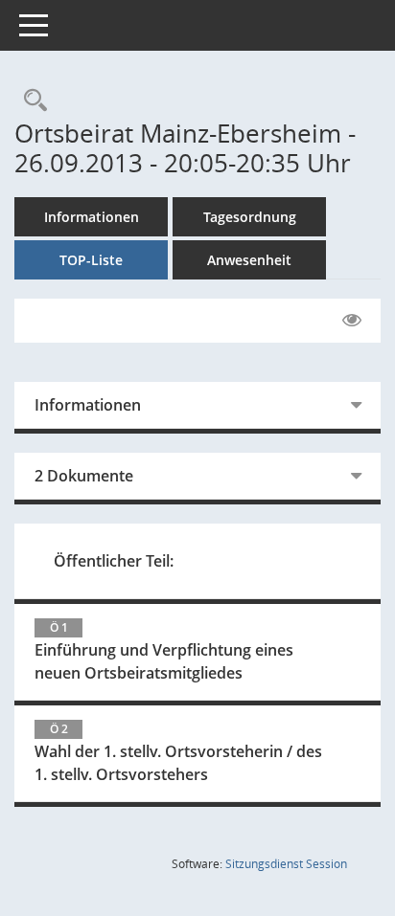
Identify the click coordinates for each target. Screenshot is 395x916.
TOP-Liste (91, 260)
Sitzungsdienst (286, 864)
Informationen (91, 217)
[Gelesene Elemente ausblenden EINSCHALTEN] (352, 320)
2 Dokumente (84, 475)
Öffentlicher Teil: (114, 560)
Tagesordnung (249, 217)
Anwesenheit (249, 260)
